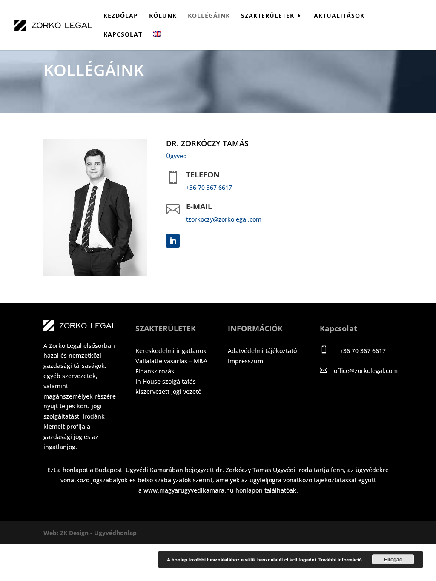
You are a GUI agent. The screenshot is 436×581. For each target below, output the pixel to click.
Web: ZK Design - (68, 533)
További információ (340, 559)
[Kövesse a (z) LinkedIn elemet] (173, 241)
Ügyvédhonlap (115, 533)
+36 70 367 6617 (209, 187)
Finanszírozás (154, 371)
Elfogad (393, 559)
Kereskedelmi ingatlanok (171, 351)
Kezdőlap (120, 16)
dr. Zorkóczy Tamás (207, 143)
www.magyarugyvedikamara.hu (188, 490)
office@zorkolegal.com (366, 371)
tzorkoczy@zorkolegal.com (223, 219)
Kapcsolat (122, 34)
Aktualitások (339, 16)
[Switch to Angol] (157, 40)
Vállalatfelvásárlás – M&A (171, 361)
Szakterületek (267, 16)
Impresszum (245, 361)
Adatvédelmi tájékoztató (262, 351)
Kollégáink (209, 16)
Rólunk (163, 16)
